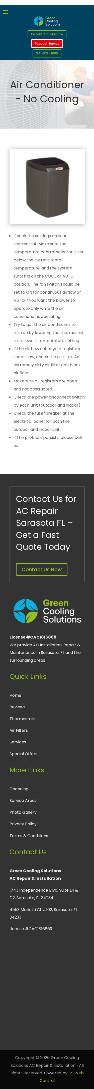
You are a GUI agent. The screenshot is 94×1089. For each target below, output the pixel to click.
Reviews (17, 707)
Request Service (47, 43)
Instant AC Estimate (47, 34)
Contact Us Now (42, 569)
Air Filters (19, 730)
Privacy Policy (23, 824)
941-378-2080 (47, 53)
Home (15, 695)
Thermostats (22, 719)
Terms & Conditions (29, 836)
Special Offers (23, 754)
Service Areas (23, 800)
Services (18, 742)
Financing (19, 789)
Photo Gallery (23, 812)
